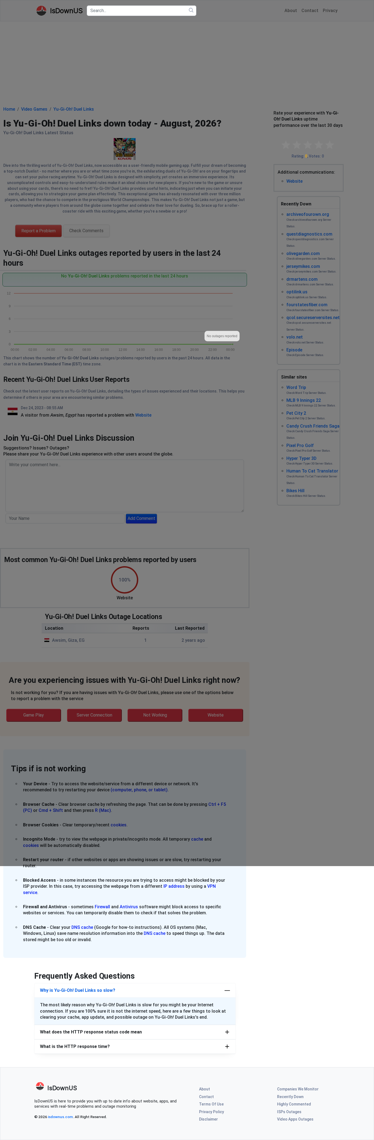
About (204, 1089)
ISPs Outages (289, 1112)
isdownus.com (60, 1117)
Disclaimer (208, 1119)
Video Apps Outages (295, 1119)
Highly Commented (294, 1104)
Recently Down (290, 1097)
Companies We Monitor (298, 1089)
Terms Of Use (211, 1104)
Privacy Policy (211, 1112)
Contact (206, 1097)
